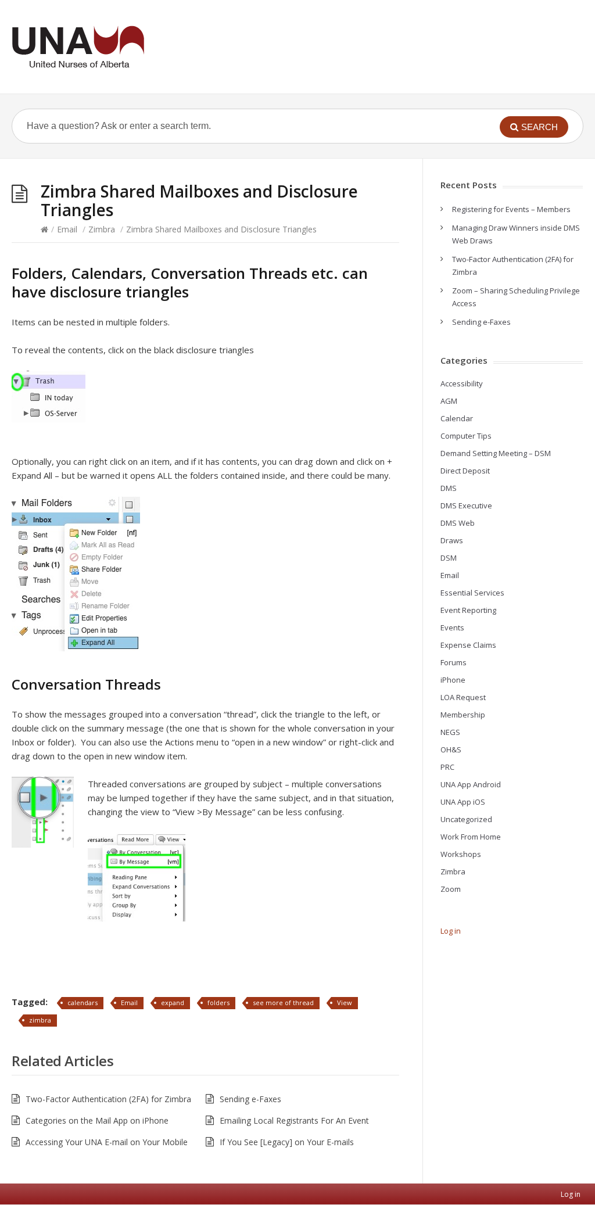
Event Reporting (468, 610)
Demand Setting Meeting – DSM (495, 453)
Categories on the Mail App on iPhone (97, 1120)
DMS (448, 488)
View (344, 1002)
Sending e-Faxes (250, 1098)
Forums (453, 662)
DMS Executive (466, 505)
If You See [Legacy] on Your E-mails (287, 1141)
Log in (450, 931)
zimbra (40, 1020)
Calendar (456, 418)
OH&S (450, 749)
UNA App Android (470, 784)
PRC (447, 767)
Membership (462, 714)
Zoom (450, 889)
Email (67, 229)
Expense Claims (468, 645)
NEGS (450, 732)
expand (172, 1002)
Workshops (460, 854)
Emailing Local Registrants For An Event (294, 1120)
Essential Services (472, 592)
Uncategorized (466, 819)
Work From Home (470, 836)
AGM (448, 401)
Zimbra (101, 229)
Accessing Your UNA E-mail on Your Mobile (107, 1141)
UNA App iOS (462, 802)
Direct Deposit (465, 470)
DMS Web (457, 523)
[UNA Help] (78, 46)
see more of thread (283, 1002)
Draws (451, 540)
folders (218, 1002)
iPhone (452, 680)
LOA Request (463, 697)
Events (452, 627)
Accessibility (461, 383)
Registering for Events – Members (511, 209)
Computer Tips (466, 436)
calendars (82, 1002)
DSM (448, 558)
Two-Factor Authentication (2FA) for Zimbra (108, 1098)
